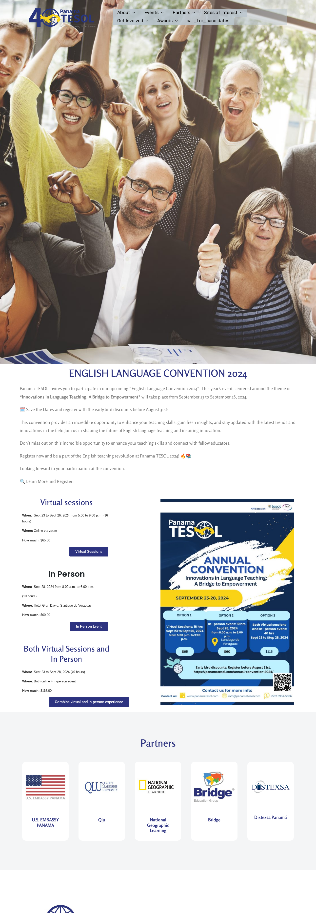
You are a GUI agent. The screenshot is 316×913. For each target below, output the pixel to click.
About (123, 12)
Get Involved (130, 20)
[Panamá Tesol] (61, 16)
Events (151, 12)
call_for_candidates (208, 20)
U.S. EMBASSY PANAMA (45, 822)
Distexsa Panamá (270, 817)
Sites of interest (220, 12)
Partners (181, 12)
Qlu (101, 819)
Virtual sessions (66, 502)
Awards (165, 20)
